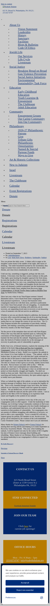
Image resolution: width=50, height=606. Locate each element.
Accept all (25, 583)
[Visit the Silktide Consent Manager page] (41, 597)
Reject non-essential (25, 590)
